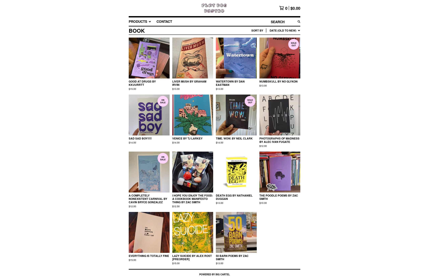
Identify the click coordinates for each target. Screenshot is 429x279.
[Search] (299, 21)
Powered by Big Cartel (214, 274)
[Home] (214, 8)
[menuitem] (140, 21)
